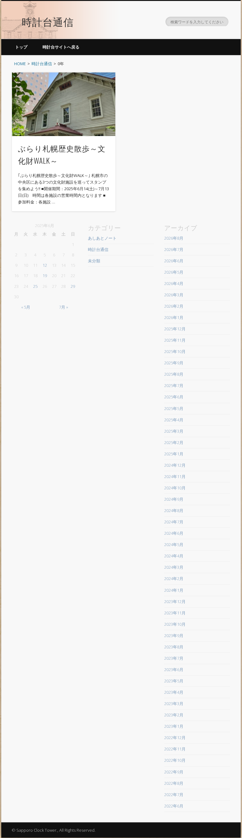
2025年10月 (175, 351)
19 (45, 275)
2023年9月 (173, 635)
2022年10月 (175, 760)
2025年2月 (173, 442)
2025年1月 (173, 454)
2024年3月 (173, 567)
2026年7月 (173, 249)
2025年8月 (173, 374)
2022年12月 (175, 737)
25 (35, 286)
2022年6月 (173, 806)
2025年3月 (173, 431)
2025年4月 (173, 420)
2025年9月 (173, 363)
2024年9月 (173, 499)
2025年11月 (175, 340)
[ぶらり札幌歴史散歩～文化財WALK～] (63, 104)
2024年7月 (173, 522)
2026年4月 (173, 283)
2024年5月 (173, 544)
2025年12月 (175, 329)
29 (73, 286)
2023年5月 (173, 681)
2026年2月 (173, 306)
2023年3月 (173, 703)
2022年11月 (175, 749)
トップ (21, 47)
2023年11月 (175, 613)
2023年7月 (173, 658)
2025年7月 (173, 385)
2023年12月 (175, 601)
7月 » (63, 307)
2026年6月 (173, 261)
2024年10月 (175, 488)
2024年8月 (173, 510)
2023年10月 (175, 624)
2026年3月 (173, 295)
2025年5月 (173, 408)
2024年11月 (175, 476)
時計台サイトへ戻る (61, 47)
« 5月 (25, 307)
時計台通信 (48, 21)
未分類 (94, 261)
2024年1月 (173, 590)
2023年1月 (173, 726)
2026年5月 (173, 272)
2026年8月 (173, 238)
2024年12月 (175, 465)
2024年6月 (173, 533)
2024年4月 (173, 556)
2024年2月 (173, 578)
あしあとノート (102, 238)
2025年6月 (173, 397)
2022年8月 (173, 783)
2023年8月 (173, 647)
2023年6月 (173, 669)
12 (45, 265)
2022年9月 (173, 772)
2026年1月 (173, 317)
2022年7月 (173, 794)
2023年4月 (173, 692)
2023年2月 (173, 715)
